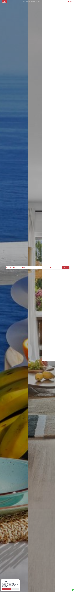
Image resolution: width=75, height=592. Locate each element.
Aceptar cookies (6, 589)
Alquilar (33, 1)
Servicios (52, 1)
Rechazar (15, 589)
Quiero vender (69, 1)
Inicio (24, 1)
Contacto (63, 1)
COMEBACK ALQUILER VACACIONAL (42, 1)
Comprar (28, 1)
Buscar (65, 267)
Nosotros (58, 1)
